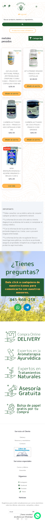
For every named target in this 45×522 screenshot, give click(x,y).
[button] (36, 6)
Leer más (11, 186)
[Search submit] (22, 24)
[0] (3, 6)
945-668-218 (22, 299)
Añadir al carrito (11, 93)
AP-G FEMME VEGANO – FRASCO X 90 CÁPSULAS (33, 73)
